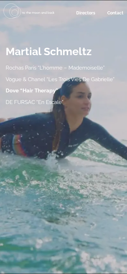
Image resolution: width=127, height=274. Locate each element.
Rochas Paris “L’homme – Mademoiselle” (55, 68)
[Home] (29, 17)
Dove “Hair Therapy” (32, 90)
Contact (115, 13)
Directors (85, 13)
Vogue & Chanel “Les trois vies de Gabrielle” (60, 79)
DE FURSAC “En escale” (35, 102)
